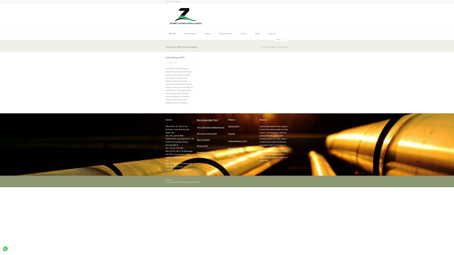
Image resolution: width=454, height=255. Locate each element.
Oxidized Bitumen (190, 33)
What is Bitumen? (203, 140)
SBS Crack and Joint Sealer (207, 133)
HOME (174, 33)
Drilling (257, 33)
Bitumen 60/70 (202, 146)
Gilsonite (244, 33)
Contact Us (169, 1)
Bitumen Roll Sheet (225, 33)
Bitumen (208, 33)
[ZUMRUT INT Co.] (185, 26)
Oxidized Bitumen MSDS (175, 57)
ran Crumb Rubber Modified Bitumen (211, 127)
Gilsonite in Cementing (205, 152)
